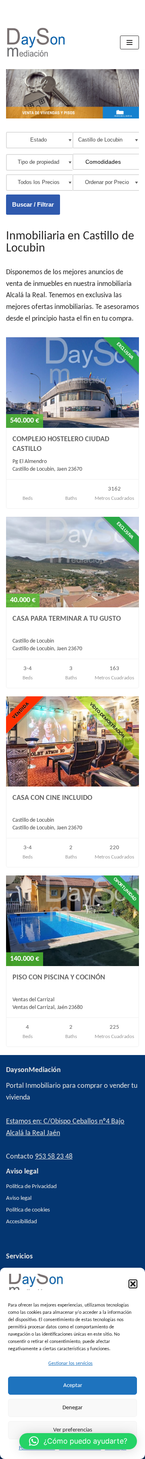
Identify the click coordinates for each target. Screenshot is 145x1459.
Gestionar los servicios (70, 1363)
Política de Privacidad (31, 1187)
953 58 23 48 (53, 1157)
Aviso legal (18, 1198)
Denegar (72, 1408)
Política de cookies (28, 1210)
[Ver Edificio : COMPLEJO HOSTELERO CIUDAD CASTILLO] (72, 426)
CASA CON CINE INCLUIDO (52, 798)
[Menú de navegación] (129, 42)
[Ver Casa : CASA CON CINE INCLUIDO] (72, 785)
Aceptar (72, 1386)
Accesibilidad (21, 1222)
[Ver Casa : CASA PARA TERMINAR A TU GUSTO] (72, 606)
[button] (133, 1284)
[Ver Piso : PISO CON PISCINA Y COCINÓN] (72, 965)
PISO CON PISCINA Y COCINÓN (58, 977)
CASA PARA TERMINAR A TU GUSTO (66, 619)
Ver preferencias (72, 1430)
